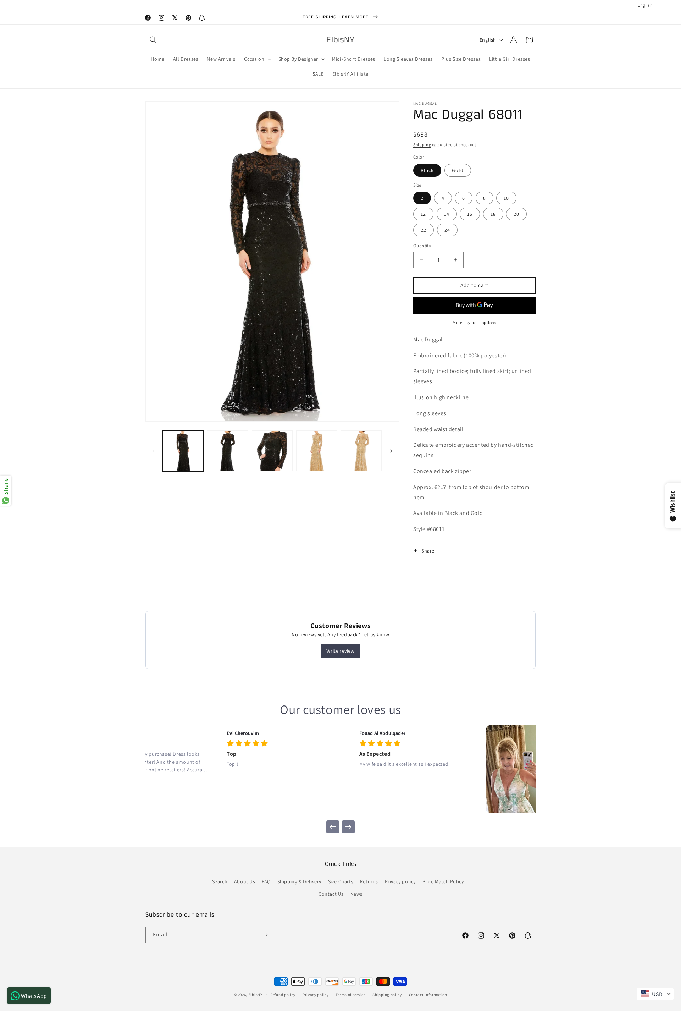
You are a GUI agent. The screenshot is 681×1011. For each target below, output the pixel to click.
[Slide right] (391, 451)
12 (423, 214)
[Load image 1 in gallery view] (183, 450)
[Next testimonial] (348, 826)
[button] (153, 40)
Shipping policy (387, 994)
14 (446, 214)
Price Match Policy (443, 881)
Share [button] (427, 551)
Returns (369, 881)
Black (427, 170)
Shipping (422, 144)
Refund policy (282, 994)
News (356, 894)
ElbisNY (255, 994)
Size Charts (341, 881)
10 (506, 198)
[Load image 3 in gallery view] (272, 450)
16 (469, 214)
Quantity (422, 246)
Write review (340, 651)
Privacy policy (400, 881)
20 (516, 214)
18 (493, 214)
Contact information (428, 994)
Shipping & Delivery (299, 881)
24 (447, 230)
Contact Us (331, 894)
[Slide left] (153, 451)
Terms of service (350, 994)
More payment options (474, 322)
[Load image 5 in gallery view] (361, 450)
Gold (458, 170)
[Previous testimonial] (332, 826)
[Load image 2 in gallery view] (227, 450)
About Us (244, 881)
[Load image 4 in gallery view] (316, 450)
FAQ (266, 881)
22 (423, 230)
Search (220, 881)
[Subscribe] (265, 935)
